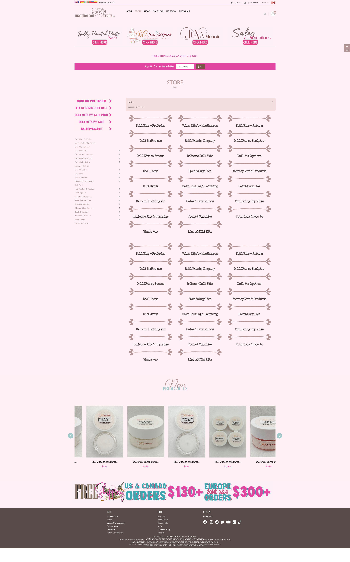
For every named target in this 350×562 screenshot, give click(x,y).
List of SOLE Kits (81, 223)
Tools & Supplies (81, 212)
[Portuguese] (89, 1)
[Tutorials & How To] (249, 209)
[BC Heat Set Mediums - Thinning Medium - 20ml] (257, 431)
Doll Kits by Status (82, 162)
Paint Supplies (80, 193)
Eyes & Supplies (81, 177)
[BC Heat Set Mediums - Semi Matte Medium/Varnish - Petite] (175, 431)
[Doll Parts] (150, 164)
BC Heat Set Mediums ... (93, 461)
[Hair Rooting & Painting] (199, 179)
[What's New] (150, 224)
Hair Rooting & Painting (84, 189)
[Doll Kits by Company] (199, 133)
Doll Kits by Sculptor (83, 158)
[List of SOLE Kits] (199, 224)
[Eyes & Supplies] (199, 164)
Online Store (112, 516)
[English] (76, 1)
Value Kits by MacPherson (85, 143)
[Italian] (86, 1)
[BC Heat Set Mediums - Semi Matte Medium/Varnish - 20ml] (134, 431)
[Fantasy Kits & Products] (249, 164)
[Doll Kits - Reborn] (249, 118)
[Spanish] (95, 1)
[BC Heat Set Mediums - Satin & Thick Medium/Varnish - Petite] (93, 431)
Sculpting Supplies (82, 204)
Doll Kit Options (81, 170)
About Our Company (116, 523)
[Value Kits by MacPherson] (199, 118)
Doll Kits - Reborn (82, 147)
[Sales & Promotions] (199, 194)
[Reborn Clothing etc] (150, 194)
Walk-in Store (112, 526)
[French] (79, 1)
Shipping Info (163, 523)
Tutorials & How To (83, 216)
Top (346, 50)
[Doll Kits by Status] (150, 148)
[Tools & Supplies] (199, 209)
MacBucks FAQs (164, 529)
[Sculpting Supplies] (249, 194)
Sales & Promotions (83, 200)
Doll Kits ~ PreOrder (83, 139)
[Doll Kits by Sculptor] (249, 133)
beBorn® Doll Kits (82, 166)
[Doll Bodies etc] (150, 133)
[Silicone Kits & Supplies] (150, 209)
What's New (80, 219)
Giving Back (208, 516)
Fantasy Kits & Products (84, 181)
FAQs (160, 526)
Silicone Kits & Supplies (84, 208)
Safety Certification (115, 533)
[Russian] (92, 1)
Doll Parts (79, 174)
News (109, 520)
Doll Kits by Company (84, 154)
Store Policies (163, 520)
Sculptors (111, 529)
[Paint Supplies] (249, 179)
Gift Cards (79, 185)
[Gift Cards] (150, 179)
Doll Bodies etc (81, 151)
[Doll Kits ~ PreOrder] (150, 118)
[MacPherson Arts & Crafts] (95, 15)
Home (175, 87)
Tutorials (161, 533)
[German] (82, 1)
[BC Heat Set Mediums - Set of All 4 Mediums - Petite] (216, 431)
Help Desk (162, 516)
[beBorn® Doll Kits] (199, 148)
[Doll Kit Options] (249, 148)
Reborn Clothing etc (83, 196)
